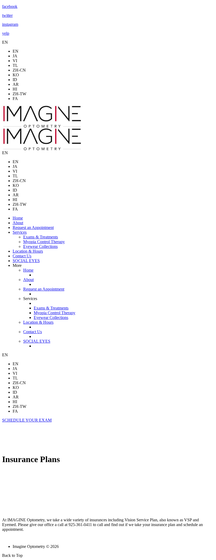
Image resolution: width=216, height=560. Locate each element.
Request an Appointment (33, 227)
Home (18, 218)
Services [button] (20, 232)
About (18, 223)
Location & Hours (28, 251)
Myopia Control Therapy (44, 241)
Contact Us (22, 256)
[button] (27, 420)
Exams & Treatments (40, 237)
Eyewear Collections (40, 246)
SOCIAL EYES (26, 260)
